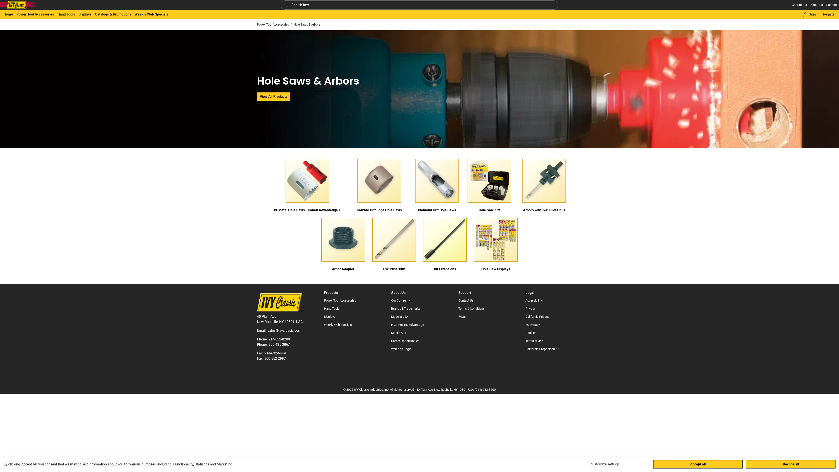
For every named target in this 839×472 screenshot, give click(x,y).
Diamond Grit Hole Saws (437, 210)
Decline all (791, 464)
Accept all (698, 464)
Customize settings (605, 464)
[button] (817, 5)
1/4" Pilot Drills (394, 269)
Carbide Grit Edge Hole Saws (379, 210)
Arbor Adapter (343, 269)
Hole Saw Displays (495, 269)
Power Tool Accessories (273, 24)
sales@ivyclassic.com (284, 330)
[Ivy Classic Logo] (19, 5)
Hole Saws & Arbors (307, 24)
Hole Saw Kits (489, 210)
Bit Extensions (445, 269)
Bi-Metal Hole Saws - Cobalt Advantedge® (307, 210)
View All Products (273, 96)
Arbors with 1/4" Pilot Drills (544, 210)
